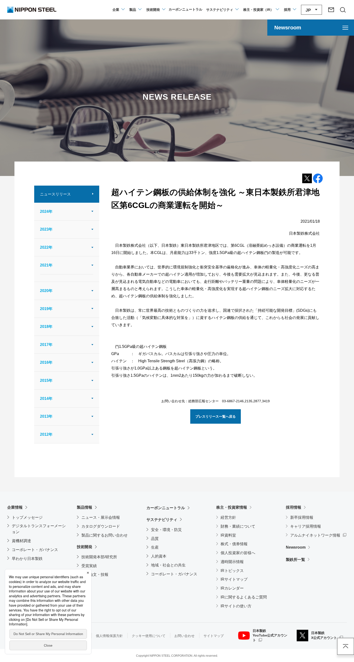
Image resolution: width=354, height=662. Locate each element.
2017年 (46, 345)
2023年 (46, 229)
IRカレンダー (232, 588)
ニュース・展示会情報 (100, 517)
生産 (155, 547)
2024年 (46, 211)
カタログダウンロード (100, 526)
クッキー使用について (148, 636)
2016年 (46, 362)
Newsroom (296, 547)
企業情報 (15, 507)
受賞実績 (89, 566)
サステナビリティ (161, 520)
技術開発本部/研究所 (99, 557)
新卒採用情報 (301, 517)
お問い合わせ (184, 636)
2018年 (46, 327)
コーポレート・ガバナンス (35, 550)
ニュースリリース (55, 194)
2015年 (46, 380)
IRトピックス (232, 571)
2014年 (46, 398)
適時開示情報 (232, 562)
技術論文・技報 (94, 574)
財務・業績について (238, 526)
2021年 (46, 265)
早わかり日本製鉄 (27, 559)
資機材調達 (21, 541)
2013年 (46, 416)
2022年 (46, 247)
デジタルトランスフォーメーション (39, 529)
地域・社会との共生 (168, 565)
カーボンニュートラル (165, 508)
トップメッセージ (27, 517)
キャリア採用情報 (305, 526)
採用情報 (293, 507)
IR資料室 (228, 535)
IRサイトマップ (234, 579)
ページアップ (345, 646)
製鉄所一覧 (295, 560)
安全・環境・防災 (166, 530)
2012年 (46, 434)
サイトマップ (213, 636)
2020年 (46, 291)
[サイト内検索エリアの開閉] (342, 9)
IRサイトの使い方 (236, 606)
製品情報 (84, 507)
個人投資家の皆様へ (238, 553)
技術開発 (84, 547)
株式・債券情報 (234, 544)
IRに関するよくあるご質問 (244, 597)
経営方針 (228, 517)
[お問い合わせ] (331, 9)
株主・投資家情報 (231, 507)
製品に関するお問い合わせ (104, 535)
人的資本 (158, 556)
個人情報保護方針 (109, 636)
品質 (155, 539)
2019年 (46, 309)
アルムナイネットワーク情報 (318, 535)
